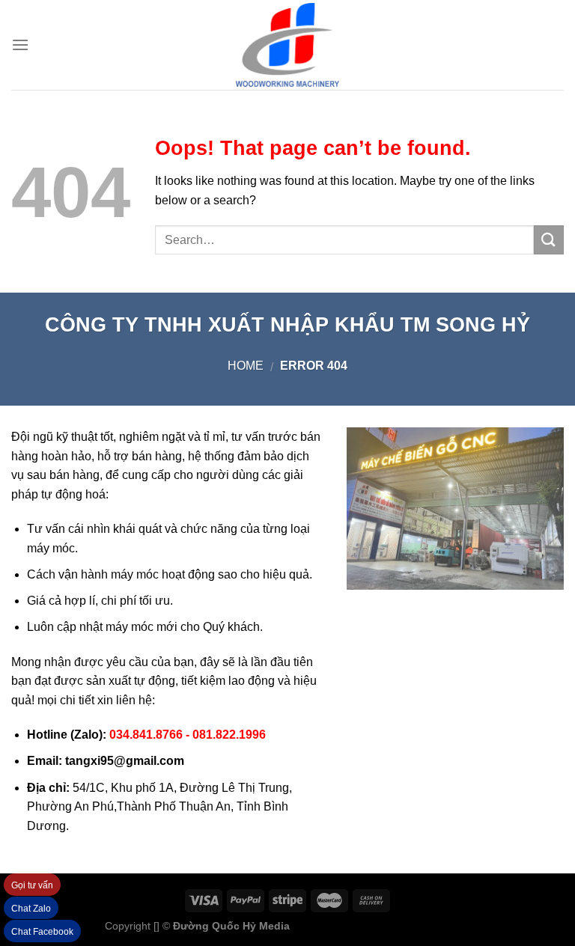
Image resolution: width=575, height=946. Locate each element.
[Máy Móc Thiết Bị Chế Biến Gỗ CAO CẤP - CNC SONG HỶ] (287, 45)
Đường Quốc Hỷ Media (231, 926)
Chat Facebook (42, 932)
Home (246, 365)
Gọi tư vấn (32, 885)
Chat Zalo (31, 908)
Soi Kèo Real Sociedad (416, 926)
